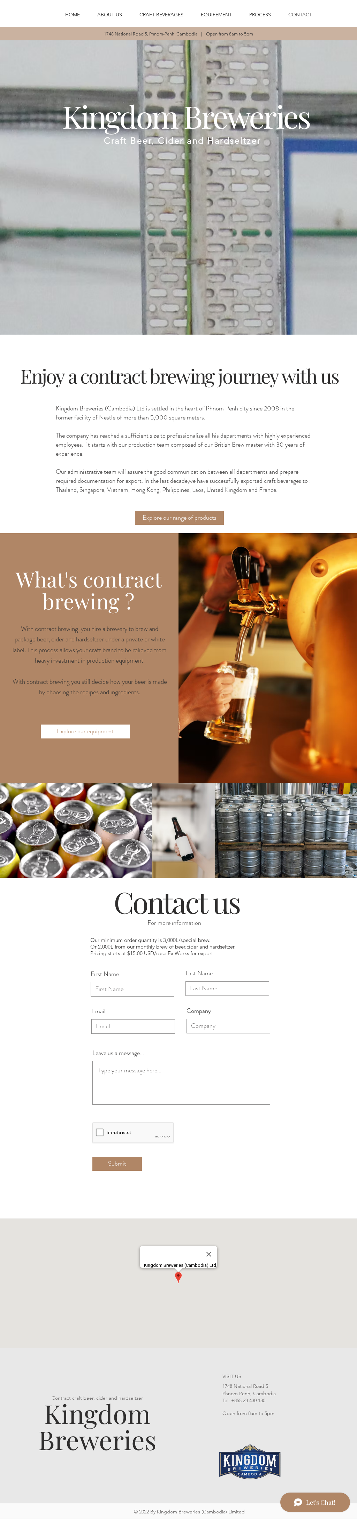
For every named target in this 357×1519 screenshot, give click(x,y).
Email (98, 1011)
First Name (105, 974)
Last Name (199, 973)
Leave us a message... (118, 1053)
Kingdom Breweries (97, 1426)
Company (199, 1011)
